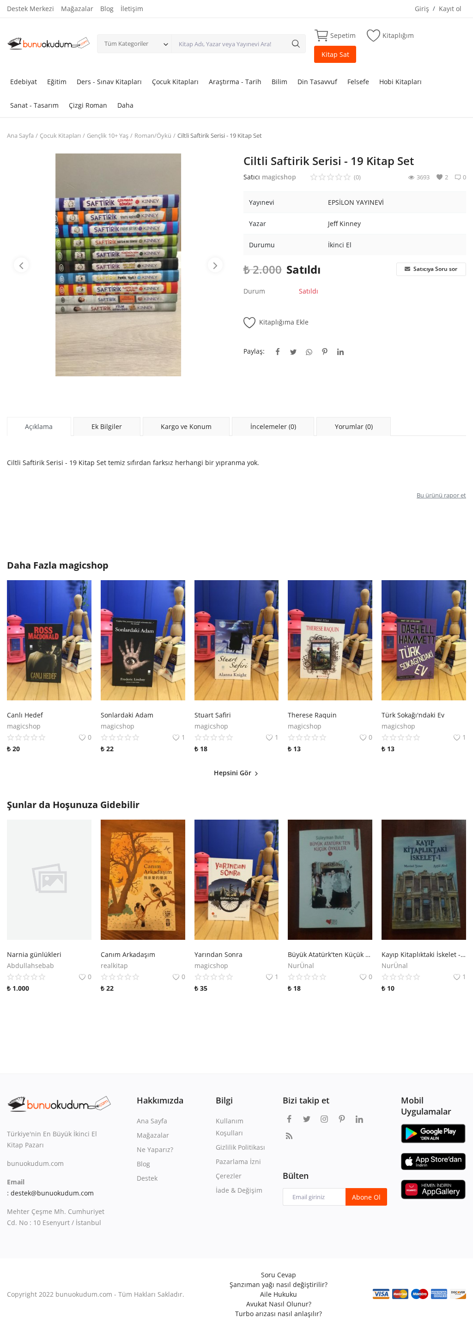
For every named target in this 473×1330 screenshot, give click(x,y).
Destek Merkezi (30, 8)
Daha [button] (125, 105)
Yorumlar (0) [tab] (354, 426)
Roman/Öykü (152, 135)
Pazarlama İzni (238, 1161)
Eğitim (57, 81)
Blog (107, 8)
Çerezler (229, 1175)
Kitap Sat (335, 54)
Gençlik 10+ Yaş (107, 135)
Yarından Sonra (218, 954)
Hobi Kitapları (400, 81)
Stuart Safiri (212, 715)
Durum (254, 291)
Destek (147, 1178)
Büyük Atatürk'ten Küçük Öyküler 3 (330, 954)
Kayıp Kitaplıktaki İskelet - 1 (424, 954)
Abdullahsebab (30, 965)
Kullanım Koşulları (229, 1126)
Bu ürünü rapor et (441, 495)
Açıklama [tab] (39, 426)
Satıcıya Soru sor (434, 269)
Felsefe (358, 81)
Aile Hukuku (278, 1294)
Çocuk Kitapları (175, 81)
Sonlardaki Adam (127, 715)
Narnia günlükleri (34, 954)
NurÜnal (301, 965)
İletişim (132, 8)
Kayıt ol (450, 8)
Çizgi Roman (88, 105)
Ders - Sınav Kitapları (109, 81)
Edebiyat (23, 81)
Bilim (279, 81)
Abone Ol (366, 1197)
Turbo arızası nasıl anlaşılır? (278, 1313)
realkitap (114, 965)
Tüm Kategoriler (126, 43)
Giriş (422, 8)
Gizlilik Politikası (240, 1147)
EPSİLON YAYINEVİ (356, 202)
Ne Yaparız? (155, 1149)
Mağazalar (77, 8)
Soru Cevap (278, 1274)
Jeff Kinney (344, 223)
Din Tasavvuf (317, 81)
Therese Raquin (312, 715)
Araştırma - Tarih (235, 81)
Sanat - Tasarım (34, 105)
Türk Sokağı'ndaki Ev (413, 715)
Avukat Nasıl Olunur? (278, 1303)
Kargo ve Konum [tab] (186, 426)
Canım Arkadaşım (128, 954)
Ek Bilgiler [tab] (106, 426)
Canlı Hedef (25, 715)
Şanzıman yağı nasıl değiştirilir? (278, 1284)
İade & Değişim (239, 1190)
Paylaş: (254, 351)
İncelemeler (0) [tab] (273, 426)
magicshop (279, 176)
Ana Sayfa (20, 135)
